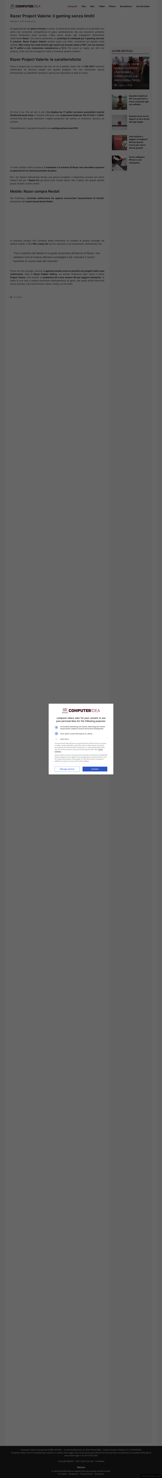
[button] (81, 739)
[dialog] (81, 739)
